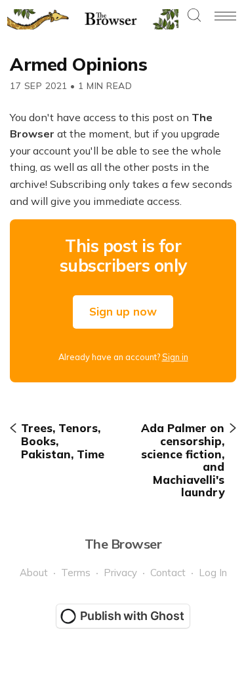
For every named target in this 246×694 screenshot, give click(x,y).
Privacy (120, 572)
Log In (213, 572)
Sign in (175, 357)
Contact (168, 572)
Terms (76, 572)
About (34, 572)
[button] (194, 16)
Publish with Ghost (132, 616)
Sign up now (123, 311)
